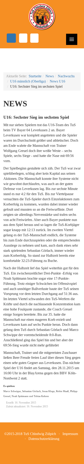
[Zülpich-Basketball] (42, 16)
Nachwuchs (66, 76)
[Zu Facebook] (11, 38)
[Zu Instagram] (23, 38)
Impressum (71, 434)
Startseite (35, 76)
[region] (42, 60)
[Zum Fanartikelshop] (34, 38)
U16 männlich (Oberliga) (28, 81)
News (49, 76)
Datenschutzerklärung (43, 439)
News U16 (57, 81)
